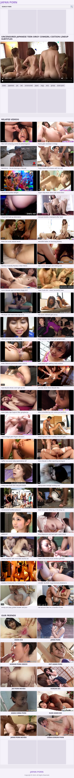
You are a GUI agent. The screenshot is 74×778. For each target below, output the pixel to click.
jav (17, 85)
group (53, 85)
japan (37, 85)
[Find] (71, 6)
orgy (42, 85)
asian (4, 85)
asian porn (60, 85)
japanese (11, 85)
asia (47, 85)
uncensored (29, 85)
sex (21, 85)
